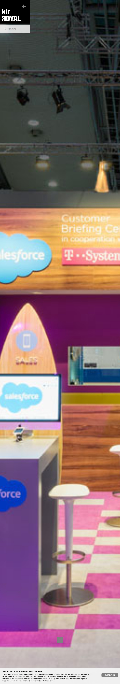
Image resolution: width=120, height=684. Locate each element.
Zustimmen (110, 675)
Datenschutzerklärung (45, 681)
